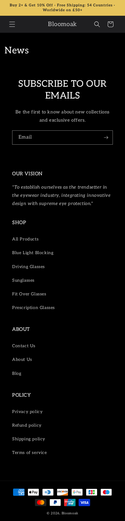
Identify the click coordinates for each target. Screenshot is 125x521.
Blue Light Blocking (32, 252)
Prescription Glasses (33, 307)
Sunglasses (23, 280)
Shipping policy (28, 439)
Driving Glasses (28, 266)
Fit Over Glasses (29, 294)
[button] (12, 24)
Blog (16, 373)
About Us (22, 359)
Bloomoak (70, 513)
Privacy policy (27, 411)
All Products (25, 239)
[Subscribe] (106, 137)
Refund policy (27, 425)
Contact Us (23, 345)
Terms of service (29, 452)
